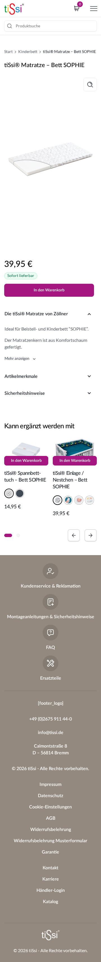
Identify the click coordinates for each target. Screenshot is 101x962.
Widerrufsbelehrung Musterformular (50, 841)
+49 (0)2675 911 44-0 (50, 719)
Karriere (50, 879)
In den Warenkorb (49, 290)
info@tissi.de (50, 732)
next (90, 535)
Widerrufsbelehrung (50, 829)
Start (8, 51)
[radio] (9, 493)
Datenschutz (50, 795)
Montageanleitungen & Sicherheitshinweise (50, 617)
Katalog (50, 901)
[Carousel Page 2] (18, 535)
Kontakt (50, 868)
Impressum (50, 784)
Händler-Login (50, 890)
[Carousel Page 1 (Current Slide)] (8, 535)
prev (74, 535)
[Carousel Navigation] (82, 535)
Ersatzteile (50, 678)
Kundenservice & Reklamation (51, 586)
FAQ (50, 647)
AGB (50, 818)
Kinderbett (27, 51)
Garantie (50, 852)
